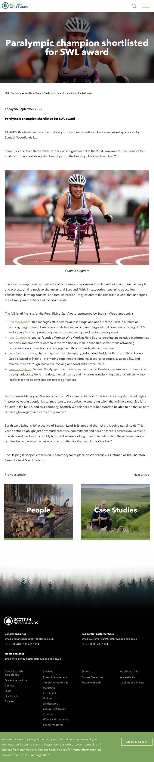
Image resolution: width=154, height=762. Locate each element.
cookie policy (58, 749)
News (38, 93)
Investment (49, 693)
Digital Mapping (53, 724)
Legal (8, 690)
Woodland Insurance (55, 719)
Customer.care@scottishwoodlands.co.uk (113, 638)
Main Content (12, 93)
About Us (27, 93)
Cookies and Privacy (132, 682)
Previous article (15, 474)
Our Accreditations (16, 680)
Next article (141, 474)
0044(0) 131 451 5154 (26, 644)
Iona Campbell (19, 337)
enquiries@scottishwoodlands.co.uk (33, 638)
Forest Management (55, 677)
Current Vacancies (92, 677)
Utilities (47, 698)
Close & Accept (137, 741)
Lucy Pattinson (18, 353)
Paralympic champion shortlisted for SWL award (68, 93)
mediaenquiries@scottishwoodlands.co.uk (36, 658)
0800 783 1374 (99, 644)
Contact (9, 685)
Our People (12, 696)
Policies (9, 701)
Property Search (91, 682)
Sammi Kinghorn (20, 369)
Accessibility (127, 677)
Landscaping (50, 703)
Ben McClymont (19, 322)
